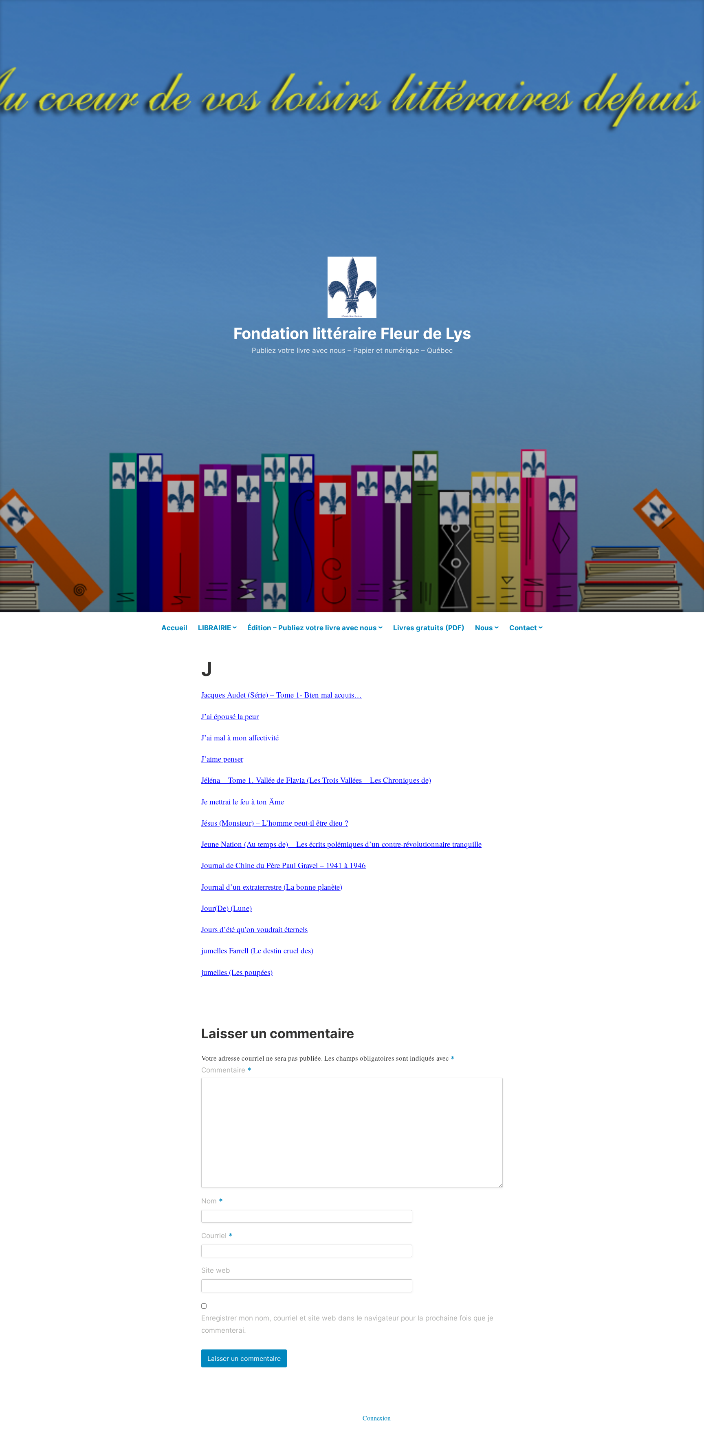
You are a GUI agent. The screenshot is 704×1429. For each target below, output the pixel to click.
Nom (212, 1201)
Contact (523, 628)
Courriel (217, 1236)
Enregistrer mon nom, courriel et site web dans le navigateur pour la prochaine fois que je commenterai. (347, 1324)
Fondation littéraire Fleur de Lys (352, 333)
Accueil (174, 628)
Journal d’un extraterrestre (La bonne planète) (271, 887)
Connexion (377, 1417)
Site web (215, 1270)
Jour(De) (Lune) (226, 908)
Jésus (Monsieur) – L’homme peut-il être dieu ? (274, 823)
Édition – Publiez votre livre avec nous (312, 628)
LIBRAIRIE (214, 628)
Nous (484, 628)
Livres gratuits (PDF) (428, 628)
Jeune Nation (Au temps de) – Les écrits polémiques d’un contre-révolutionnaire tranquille (341, 844)
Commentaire (226, 1070)
